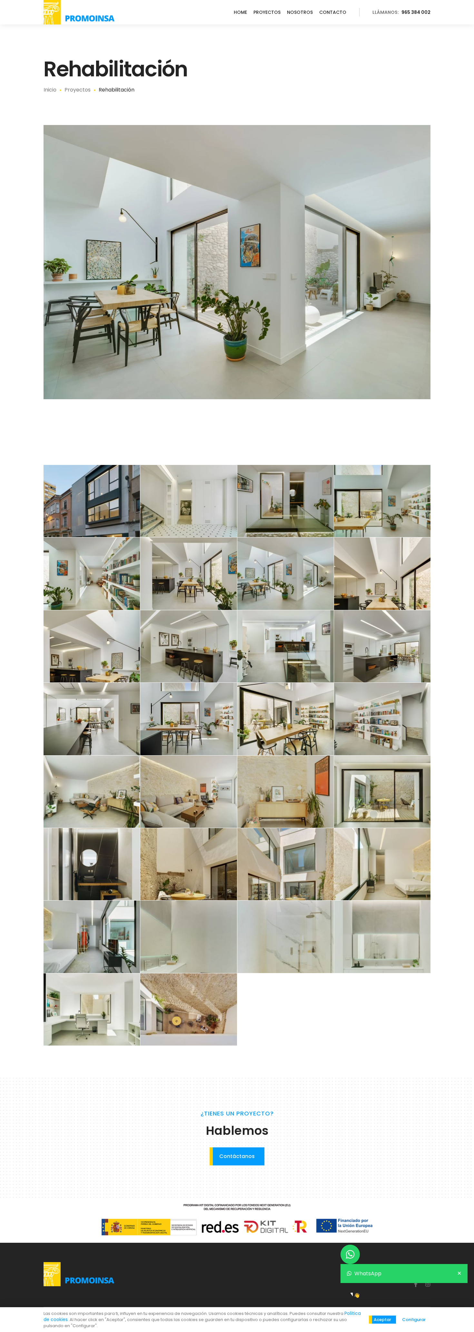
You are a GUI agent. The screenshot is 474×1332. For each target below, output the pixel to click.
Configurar (414, 1320)
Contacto (332, 12)
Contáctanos (237, 1156)
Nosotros (300, 12)
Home (240, 12)
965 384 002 (401, 12)
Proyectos (267, 12)
